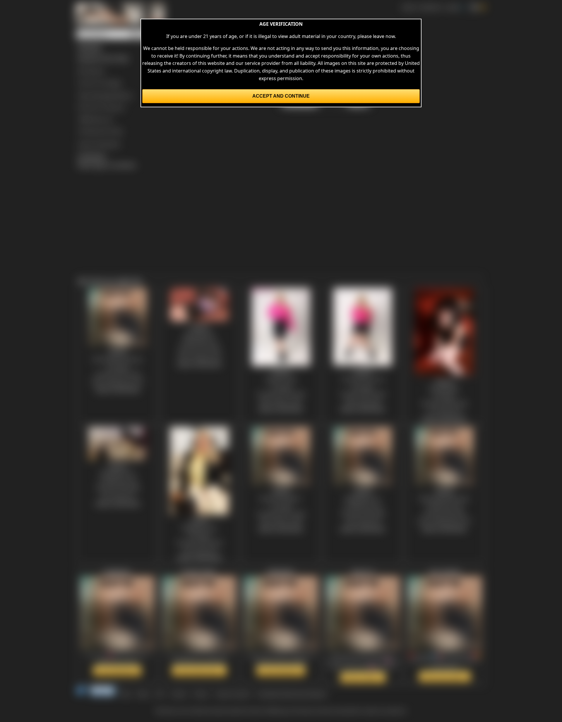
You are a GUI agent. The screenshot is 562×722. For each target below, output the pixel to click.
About (143, 694)
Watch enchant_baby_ (199, 670)
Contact (178, 694)
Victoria (115, 107)
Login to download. (99, 144)
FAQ (160, 694)
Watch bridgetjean (117, 670)
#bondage (101, 95)
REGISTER (430, 7)
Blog (126, 694)
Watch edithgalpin (280, 670)
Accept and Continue (281, 96)
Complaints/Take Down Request (291, 694)
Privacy (201, 694)
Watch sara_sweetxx (445, 676)
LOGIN (452, 7)
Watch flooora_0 (363, 677)
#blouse (123, 95)
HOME (408, 7)
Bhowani (94, 71)
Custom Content (232, 694)
